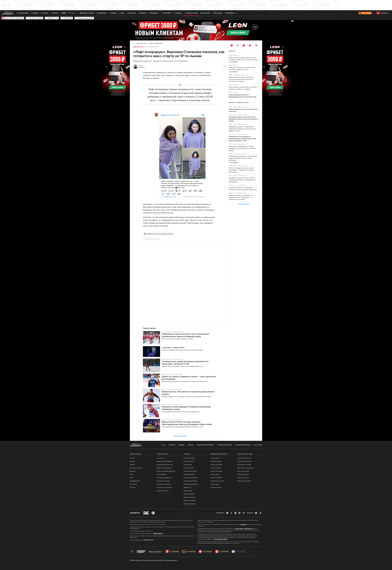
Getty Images (239, 528)
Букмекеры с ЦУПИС (163, 484)
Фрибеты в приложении (164, 461)
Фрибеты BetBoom (190, 500)
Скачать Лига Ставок (217, 481)
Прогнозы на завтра (244, 481)
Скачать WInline (216, 461)
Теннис (132, 464)
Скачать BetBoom (216, 464)
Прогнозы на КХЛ (243, 477)
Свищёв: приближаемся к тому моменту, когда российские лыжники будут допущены (243, 158)
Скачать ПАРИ (215, 458)
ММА (131, 477)
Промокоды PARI (189, 474)
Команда (181, 444)
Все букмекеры (162, 474)
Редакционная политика (205, 444)
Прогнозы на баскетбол (245, 468)
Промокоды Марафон (191, 484)
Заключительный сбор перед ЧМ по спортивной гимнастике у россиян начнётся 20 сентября (241, 79)
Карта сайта (258, 444)
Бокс (131, 474)
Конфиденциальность (224, 444)
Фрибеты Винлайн (189, 497)
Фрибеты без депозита (164, 468)
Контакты (172, 444)
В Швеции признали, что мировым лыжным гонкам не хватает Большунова (243, 189)
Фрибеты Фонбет (189, 494)
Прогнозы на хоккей (244, 461)
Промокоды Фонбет (190, 471)
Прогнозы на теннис (244, 464)
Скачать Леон (215, 474)
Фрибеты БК (187, 487)
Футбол (132, 458)
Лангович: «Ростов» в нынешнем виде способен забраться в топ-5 (242, 68)
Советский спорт (154, 239)
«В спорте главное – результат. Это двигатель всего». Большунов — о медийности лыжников (241, 197)
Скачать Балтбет (216, 487)
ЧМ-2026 (132, 487)
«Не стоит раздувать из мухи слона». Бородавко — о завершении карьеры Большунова (241, 170)
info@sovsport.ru (158, 533)
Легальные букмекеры (164, 477)
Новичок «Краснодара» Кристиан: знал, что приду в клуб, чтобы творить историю (243, 59)
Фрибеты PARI (188, 490)
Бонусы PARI (188, 464)
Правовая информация (243, 444)
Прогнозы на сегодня (244, 454)
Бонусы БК (187, 454)
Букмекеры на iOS (163, 490)
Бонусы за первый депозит (166, 471)
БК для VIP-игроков (163, 481)
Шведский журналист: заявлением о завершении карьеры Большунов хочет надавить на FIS (242, 129)
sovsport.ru (243, 524)
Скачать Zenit (215, 484)
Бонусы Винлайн (189, 458)
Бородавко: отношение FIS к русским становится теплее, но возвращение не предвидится (242, 180)
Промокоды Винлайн (191, 477)
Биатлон (132, 471)
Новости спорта (135, 454)
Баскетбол (133, 484)
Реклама (191, 444)
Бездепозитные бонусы (165, 464)
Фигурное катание (136, 468)
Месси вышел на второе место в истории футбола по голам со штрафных (243, 88)
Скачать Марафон (216, 471)
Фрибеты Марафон (190, 503)
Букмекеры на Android (164, 487)
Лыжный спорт (138, 47)
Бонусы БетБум (189, 461)
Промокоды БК (189, 468)
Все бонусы (161, 458)
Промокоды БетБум (190, 481)
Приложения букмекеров (218, 454)
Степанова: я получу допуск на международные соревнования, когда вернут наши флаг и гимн (242, 139)
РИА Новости (248, 528)
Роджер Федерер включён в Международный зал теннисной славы (242, 96)
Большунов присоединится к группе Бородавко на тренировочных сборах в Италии (242, 148)
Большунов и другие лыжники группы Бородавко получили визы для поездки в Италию (243, 119)
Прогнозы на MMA (243, 471)
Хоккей (132, 461)
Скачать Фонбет (215, 468)
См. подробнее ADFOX (220, 539)
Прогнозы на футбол (244, 458)
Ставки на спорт (162, 454)
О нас (163, 444)
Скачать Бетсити (216, 477)
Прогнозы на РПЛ (243, 474)
